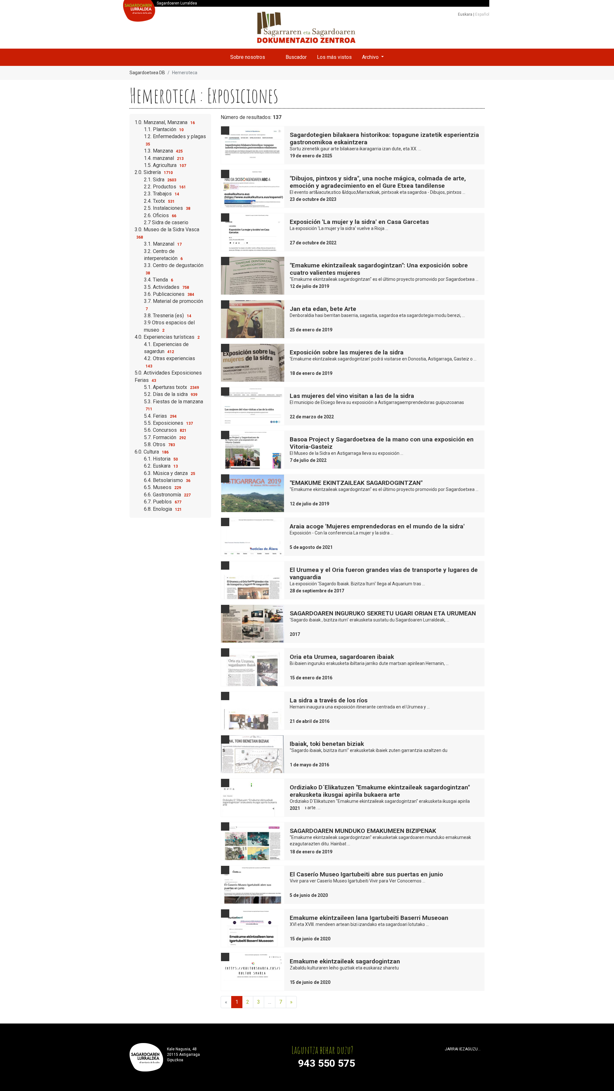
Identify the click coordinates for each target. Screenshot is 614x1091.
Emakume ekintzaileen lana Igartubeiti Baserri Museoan (369, 917)
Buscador (296, 57)
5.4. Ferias (160, 416)
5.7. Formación (165, 437)
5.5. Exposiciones (168, 423)
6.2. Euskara (161, 466)
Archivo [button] (371, 57)
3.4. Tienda (158, 280)
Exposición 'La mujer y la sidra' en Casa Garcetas (359, 221)
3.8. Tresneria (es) (167, 315)
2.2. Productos (165, 187)
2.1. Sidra (160, 180)
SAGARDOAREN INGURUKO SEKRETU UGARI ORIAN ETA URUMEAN (383, 613)
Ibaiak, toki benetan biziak (327, 743)
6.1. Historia (161, 459)
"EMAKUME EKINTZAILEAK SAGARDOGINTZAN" (356, 482)
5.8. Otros (159, 444)
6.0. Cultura (152, 452)
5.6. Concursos (165, 430)
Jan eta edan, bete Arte (323, 308)
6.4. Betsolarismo (167, 480)
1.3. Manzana (163, 151)
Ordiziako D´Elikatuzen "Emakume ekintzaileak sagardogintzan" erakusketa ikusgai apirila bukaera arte (380, 791)
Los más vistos (334, 57)
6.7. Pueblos (162, 502)
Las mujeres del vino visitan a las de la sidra (352, 395)
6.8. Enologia (163, 509)
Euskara (465, 14)
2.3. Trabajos (161, 194)
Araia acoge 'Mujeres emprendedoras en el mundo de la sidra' (377, 526)
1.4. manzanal (164, 158)
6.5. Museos (162, 487)
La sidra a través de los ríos (328, 700)
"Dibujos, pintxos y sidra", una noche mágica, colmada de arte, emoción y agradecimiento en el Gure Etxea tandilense (378, 182)
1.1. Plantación (164, 129)
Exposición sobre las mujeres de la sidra (347, 352)
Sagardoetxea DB (147, 72)
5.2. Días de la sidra (170, 394)
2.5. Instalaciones (167, 208)
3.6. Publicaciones (169, 294)
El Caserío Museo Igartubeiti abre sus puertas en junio (366, 874)
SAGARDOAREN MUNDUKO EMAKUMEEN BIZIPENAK (363, 830)
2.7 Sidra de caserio (166, 222)
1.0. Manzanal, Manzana (165, 122)
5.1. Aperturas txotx (171, 387)
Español (482, 14)
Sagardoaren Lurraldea (177, 3)
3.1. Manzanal (163, 244)
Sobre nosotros (247, 57)
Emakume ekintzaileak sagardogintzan (345, 961)
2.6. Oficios (160, 215)
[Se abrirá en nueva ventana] (448, 1057)
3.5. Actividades (166, 287)
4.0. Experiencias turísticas (167, 337)
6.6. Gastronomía (167, 495)
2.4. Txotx (159, 201)
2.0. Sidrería (154, 172)
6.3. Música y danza (169, 473)
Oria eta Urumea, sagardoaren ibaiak (342, 656)
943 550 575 (326, 1063)
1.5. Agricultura (165, 165)
